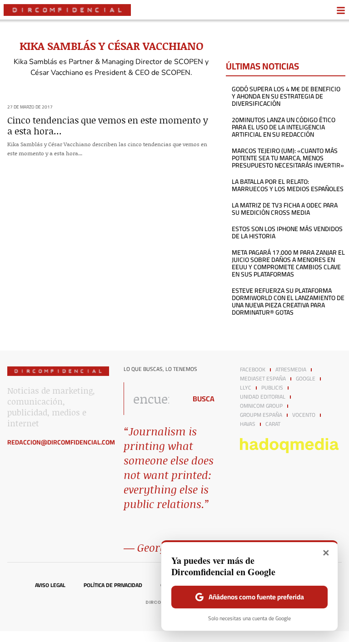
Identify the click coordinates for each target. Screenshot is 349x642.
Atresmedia (290, 369)
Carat (272, 424)
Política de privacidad (113, 585)
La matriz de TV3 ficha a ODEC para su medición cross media (285, 208)
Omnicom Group (261, 405)
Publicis (272, 387)
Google (305, 378)
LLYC (245, 387)
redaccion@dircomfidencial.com (61, 442)
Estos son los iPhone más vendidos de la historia (287, 232)
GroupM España (261, 415)
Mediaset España (263, 378)
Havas (247, 424)
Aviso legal (50, 585)
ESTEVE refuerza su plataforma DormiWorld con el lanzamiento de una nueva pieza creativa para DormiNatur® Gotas (288, 301)
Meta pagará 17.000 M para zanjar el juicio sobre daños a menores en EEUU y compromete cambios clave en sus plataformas (288, 263)
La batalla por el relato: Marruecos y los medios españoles (288, 185)
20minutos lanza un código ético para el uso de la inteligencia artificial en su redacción (283, 127)
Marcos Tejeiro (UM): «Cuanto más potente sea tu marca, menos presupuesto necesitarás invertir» (288, 158)
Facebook (252, 369)
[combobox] (153, 398)
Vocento (303, 415)
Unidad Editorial (262, 396)
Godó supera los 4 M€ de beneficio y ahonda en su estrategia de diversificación (286, 96)
